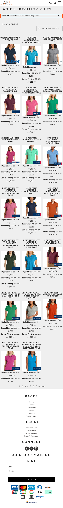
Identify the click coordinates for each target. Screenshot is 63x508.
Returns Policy (31, 427)
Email (10, 467)
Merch (31, 410)
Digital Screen (6, 65)
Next (43, 386)
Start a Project (31, 416)
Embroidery (5, 71)
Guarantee (32, 430)
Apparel (31, 405)
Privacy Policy (31, 433)
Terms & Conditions (31, 436)
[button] (54, 2)
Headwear (31, 408)
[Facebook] (27, 449)
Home (31, 402)
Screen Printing (28, 79)
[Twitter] (31, 449)
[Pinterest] (36, 449)
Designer (31, 413)
